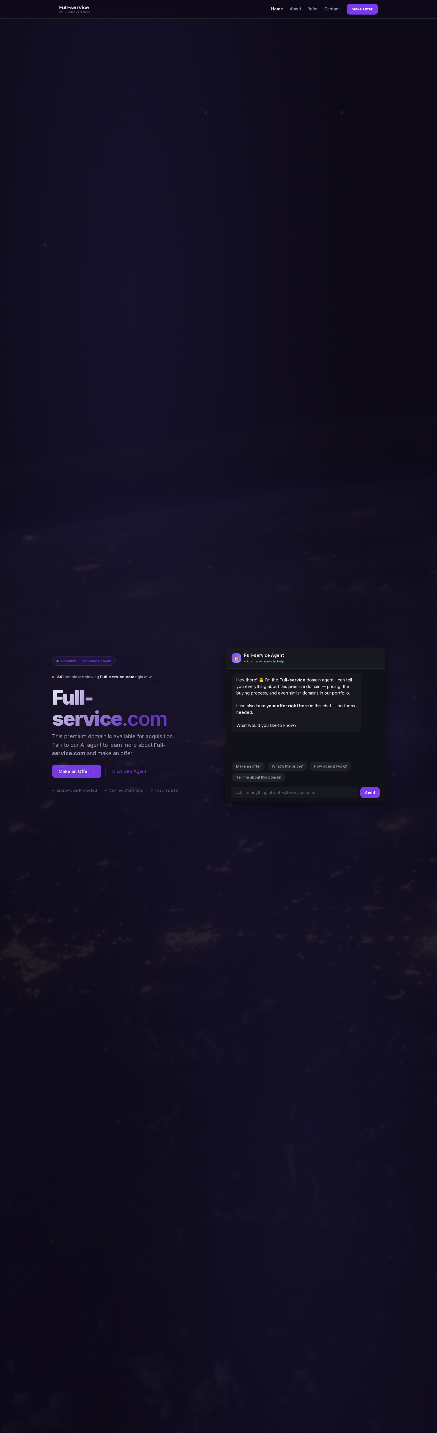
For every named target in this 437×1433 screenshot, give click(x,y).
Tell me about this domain (258, 777)
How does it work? (330, 766)
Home (277, 9)
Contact (332, 9)
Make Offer (362, 9)
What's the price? (287, 766)
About (295, 9)
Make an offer (248, 766)
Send (370, 792)
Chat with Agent (129, 771)
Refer (313, 9)
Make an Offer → (77, 771)
